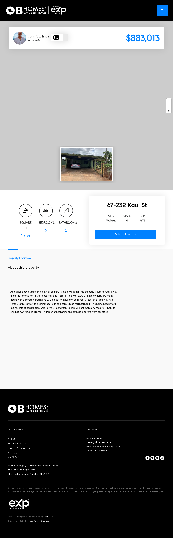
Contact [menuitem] (13, 453)
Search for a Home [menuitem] (19, 448)
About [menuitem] (11, 438)
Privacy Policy (33, 521)
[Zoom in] (168, 100)
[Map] (86, 105)
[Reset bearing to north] (168, 110)
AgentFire (48, 516)
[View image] (86, 164)
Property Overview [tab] (19, 258)
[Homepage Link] (36, 10)
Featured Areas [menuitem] (17, 443)
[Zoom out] (168, 105)
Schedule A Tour (125, 234)
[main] (86, 194)
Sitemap (45, 521)
